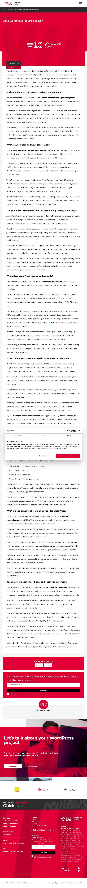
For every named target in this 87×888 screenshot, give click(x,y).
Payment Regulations (78, 883)
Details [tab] (43, 435)
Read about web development (13, 843)
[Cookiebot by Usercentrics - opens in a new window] (68, 431)
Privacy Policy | (53, 883)
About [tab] (69, 435)
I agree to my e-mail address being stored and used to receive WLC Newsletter (30, 694)
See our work (7, 835)
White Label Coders (8, 9)
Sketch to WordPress (10, 823)
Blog (16, 9)
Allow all (68, 456)
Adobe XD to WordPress (11, 821)
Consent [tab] (18, 435)
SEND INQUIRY (12, 766)
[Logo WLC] (13, 3)
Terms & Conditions (64, 883)
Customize (42, 456)
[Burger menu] (80, 3)
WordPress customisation (67, 322)
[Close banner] (79, 430)
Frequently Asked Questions (13, 851)
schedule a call (33, 766)
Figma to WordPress (10, 826)
